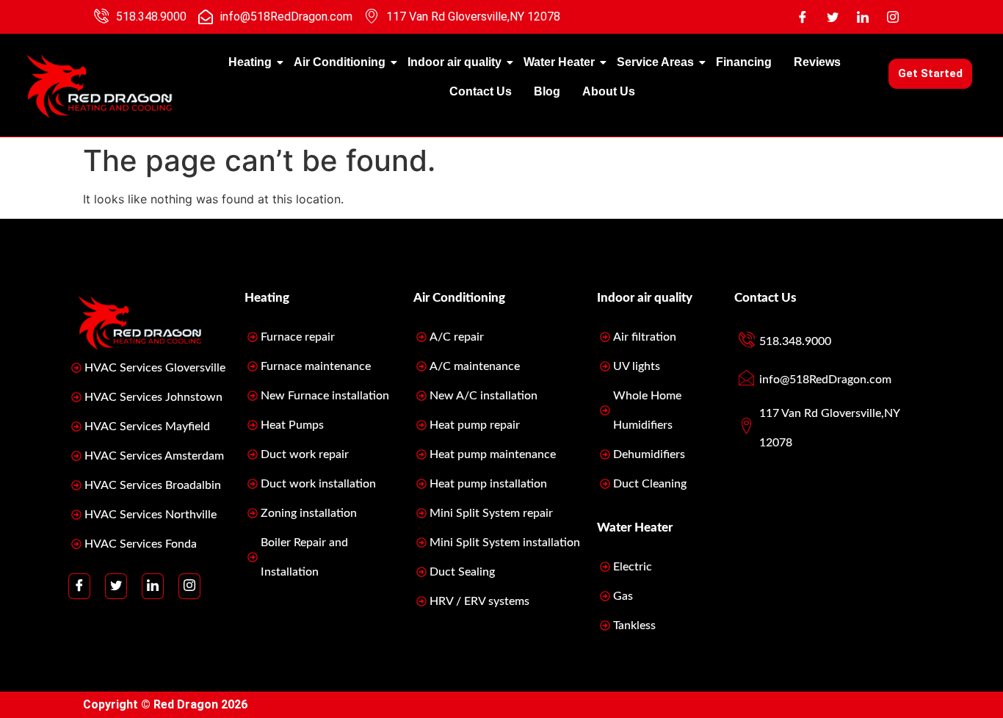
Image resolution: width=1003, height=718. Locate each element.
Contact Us (480, 91)
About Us (608, 91)
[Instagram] (893, 17)
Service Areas (655, 62)
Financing (744, 62)
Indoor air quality (455, 62)
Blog (547, 91)
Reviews (817, 62)
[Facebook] (803, 17)
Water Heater (559, 62)
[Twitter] (833, 17)
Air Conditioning (339, 62)
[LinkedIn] (863, 17)
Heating (250, 62)
